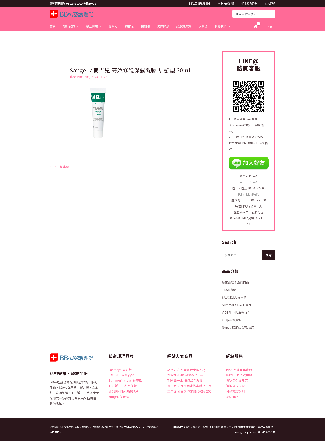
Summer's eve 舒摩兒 (237, 305)
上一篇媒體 (59, 167)
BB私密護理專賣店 (199, 3)
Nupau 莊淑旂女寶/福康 (238, 327)
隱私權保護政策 (237, 380)
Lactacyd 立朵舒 (120, 369)
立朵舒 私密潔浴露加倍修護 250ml (191, 391)
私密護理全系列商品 (235, 282)
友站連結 (270, 3)
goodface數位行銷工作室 (261, 432)
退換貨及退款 (249, 3)
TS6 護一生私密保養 (123, 386)
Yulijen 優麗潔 (231, 320)
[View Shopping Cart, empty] (255, 26)
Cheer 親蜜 (229, 290)
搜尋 (269, 255)
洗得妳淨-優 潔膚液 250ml (185, 375)
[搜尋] (272, 14)
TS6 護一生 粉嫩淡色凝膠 (185, 380)
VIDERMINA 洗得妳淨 (236, 312)
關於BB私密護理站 (239, 375)
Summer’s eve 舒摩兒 (125, 380)
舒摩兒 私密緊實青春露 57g (186, 369)
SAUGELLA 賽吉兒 (234, 297)
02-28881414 (239, 218)
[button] (77, 26)
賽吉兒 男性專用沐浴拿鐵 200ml (189, 386)
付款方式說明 (226, 3)
